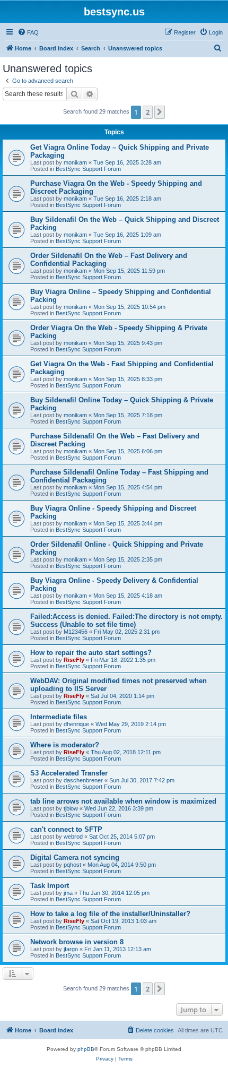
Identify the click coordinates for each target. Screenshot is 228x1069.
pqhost (72, 864)
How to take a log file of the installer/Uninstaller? (110, 914)
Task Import (49, 886)
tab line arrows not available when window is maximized (123, 801)
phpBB (85, 1049)
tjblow (71, 808)
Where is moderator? (64, 745)
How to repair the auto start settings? (91, 653)
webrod (73, 836)
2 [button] (148, 112)
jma (68, 893)
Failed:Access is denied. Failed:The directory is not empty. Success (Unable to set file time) (126, 620)
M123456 (75, 631)
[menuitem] (28, 32)
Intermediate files (58, 717)
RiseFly (74, 660)
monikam (75, 162)
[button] (159, 112)
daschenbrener (83, 780)
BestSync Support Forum (88, 169)
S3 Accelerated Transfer (69, 773)
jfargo (71, 949)
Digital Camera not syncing (74, 857)
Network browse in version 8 (77, 942)
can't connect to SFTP (66, 829)
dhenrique (76, 724)
